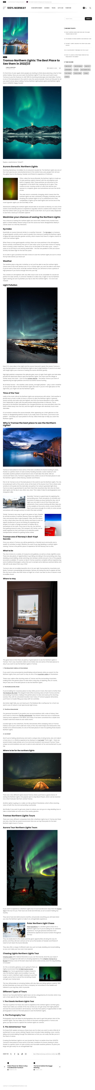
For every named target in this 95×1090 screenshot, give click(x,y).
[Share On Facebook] (14, 1054)
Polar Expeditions (32, 927)
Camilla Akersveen (11, 67)
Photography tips (85, 69)
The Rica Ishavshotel (25, 715)
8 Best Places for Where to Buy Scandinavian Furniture (17, 1067)
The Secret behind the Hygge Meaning (43, 1067)
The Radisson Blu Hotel (10, 693)
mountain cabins (43, 674)
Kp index (48, 232)
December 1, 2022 (38, 1069)
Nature (76, 69)
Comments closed (53, 68)
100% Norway (16, 8)
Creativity (87, 66)
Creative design (78, 66)
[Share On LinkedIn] (18, 1054)
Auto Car (60, 8)
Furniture (68, 8)
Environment (68, 69)
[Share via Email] (25, 1054)
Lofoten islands (32, 378)
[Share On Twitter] (10, 1054)
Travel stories (77, 73)
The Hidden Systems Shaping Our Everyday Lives (78, 39)
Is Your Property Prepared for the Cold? (77, 50)
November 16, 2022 (12, 1069)
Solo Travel (68, 73)
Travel (54, 8)
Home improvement (36, 8)
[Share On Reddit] (22, 1054)
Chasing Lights (7, 957)
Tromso (86, 73)
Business (46, 8)
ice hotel (41, 740)
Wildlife (67, 76)
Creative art (68, 66)
